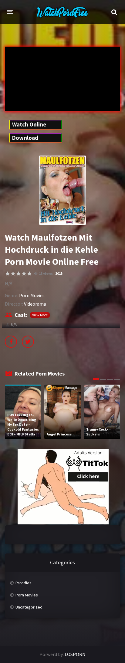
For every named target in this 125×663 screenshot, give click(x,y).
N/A (14, 324)
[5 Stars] (29, 273)
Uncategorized (28, 607)
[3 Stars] (18, 273)
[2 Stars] (13, 273)
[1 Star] (7, 273)
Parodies (23, 583)
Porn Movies (32, 295)
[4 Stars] (24, 273)
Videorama (35, 304)
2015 (58, 273)
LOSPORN (75, 654)
